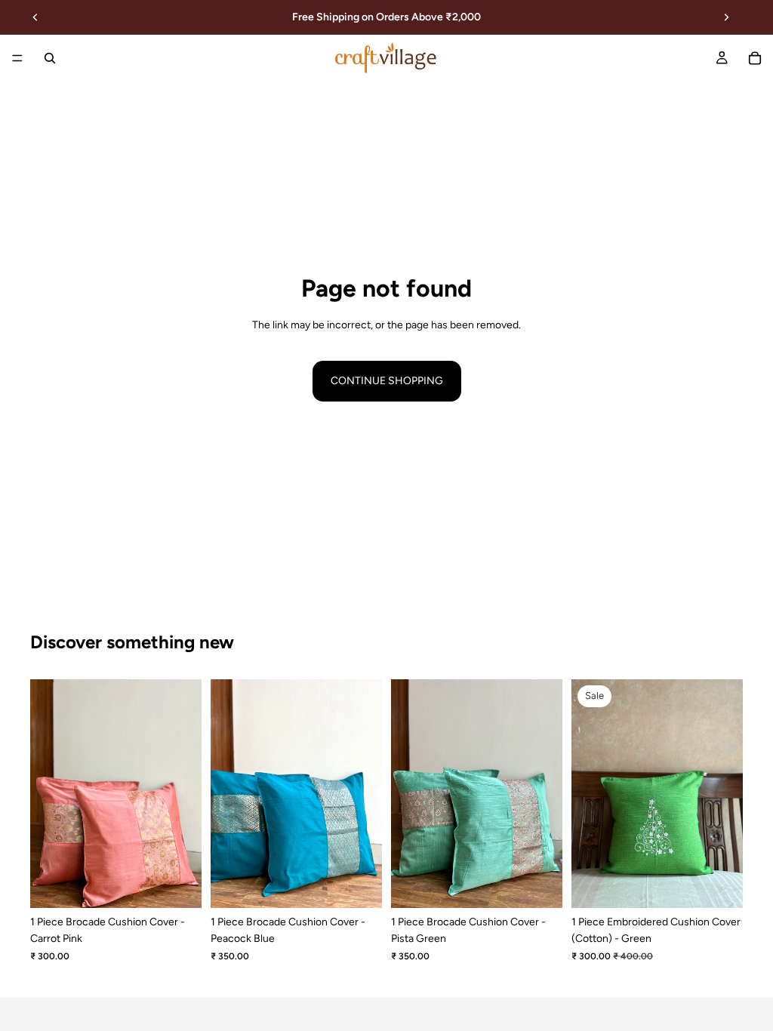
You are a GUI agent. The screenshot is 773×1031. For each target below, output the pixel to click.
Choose (191, 884)
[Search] (49, 58)
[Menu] (17, 58)
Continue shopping (387, 380)
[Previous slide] (35, 17)
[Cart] (754, 58)
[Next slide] (726, 17)
